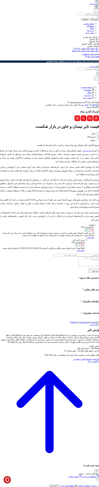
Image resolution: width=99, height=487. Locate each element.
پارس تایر (86, 151)
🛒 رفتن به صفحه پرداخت (88, 486)
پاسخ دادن (90, 238)
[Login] (96, 12)
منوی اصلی (94, 19)
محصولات (85, 19)
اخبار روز (84, 105)
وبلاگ (92, 28)
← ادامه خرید (54, 486)
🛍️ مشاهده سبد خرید (69, 486)
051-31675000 (93, 57)
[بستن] (97, 471)
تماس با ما (90, 33)
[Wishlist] (97, 75)
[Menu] (96, 1)
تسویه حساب (73, 477)
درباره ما (90, 30)
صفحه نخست (88, 24)
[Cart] (96, 7)
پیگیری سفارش (79, 359)
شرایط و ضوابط (92, 359)
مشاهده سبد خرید (89, 477)
